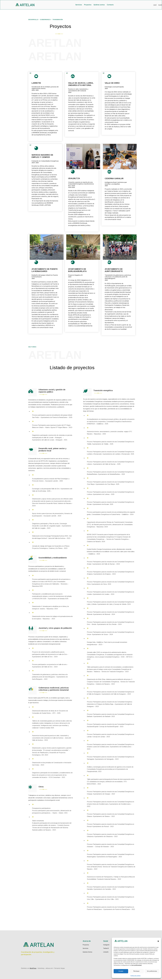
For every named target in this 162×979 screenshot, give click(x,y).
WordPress (33, 968)
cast (155, 5)
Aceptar (120, 971)
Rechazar (136, 971)
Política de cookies (135, 975)
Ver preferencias (152, 971)
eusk (160, 5)
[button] (158, 941)
